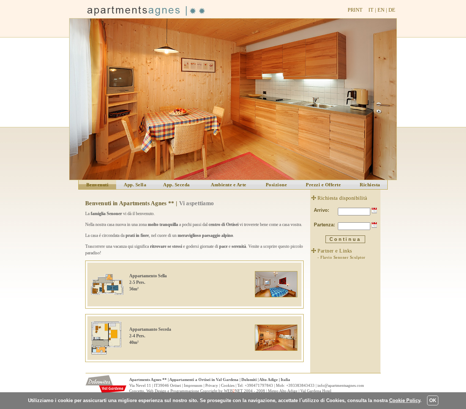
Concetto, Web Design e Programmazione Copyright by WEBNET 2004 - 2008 (197, 391)
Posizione (276, 184)
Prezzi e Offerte (323, 184)
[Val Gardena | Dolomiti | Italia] (107, 391)
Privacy (211, 385)
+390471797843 (259, 385)
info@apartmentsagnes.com (340, 385)
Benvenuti (97, 184)
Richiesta (370, 184)
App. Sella (135, 184)
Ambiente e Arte (228, 184)
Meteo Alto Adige (282, 391)
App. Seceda (176, 184)
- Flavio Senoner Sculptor (341, 257)
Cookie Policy (404, 400)
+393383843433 (300, 385)
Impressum (193, 385)
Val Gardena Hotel (315, 391)
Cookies (227, 385)
